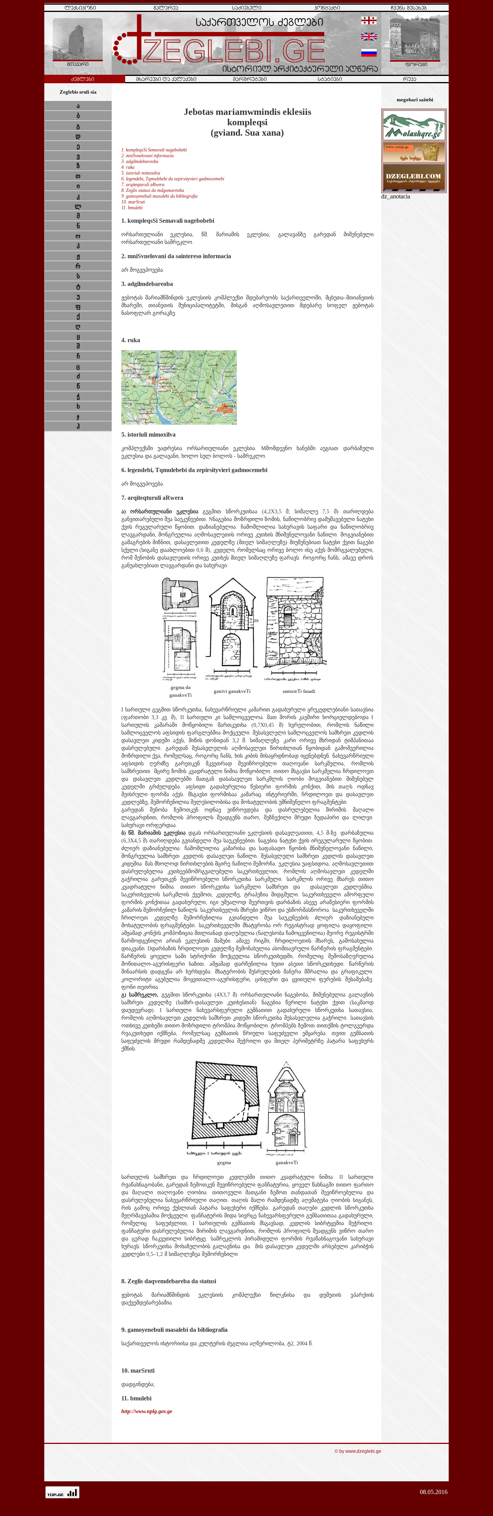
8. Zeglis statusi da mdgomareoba (152, 190)
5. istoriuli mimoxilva (140, 173)
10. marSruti (133, 202)
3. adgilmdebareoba (139, 161)
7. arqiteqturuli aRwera (142, 184)
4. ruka (127, 167)
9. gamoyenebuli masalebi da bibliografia (159, 196)
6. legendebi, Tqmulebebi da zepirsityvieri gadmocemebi (172, 179)
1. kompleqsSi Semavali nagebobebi (154, 150)
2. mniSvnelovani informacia (147, 155)
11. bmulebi (132, 207)
